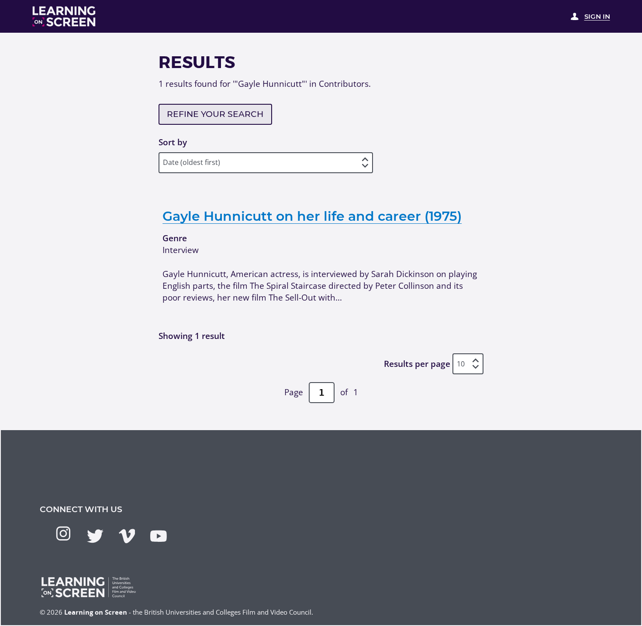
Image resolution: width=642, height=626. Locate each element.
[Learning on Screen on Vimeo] (127, 536)
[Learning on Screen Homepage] (64, 16)
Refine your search (215, 114)
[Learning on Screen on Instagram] (63, 533)
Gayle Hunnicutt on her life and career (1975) (312, 216)
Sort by (173, 142)
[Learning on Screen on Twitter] (95, 536)
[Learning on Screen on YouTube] (158, 536)
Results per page (417, 363)
